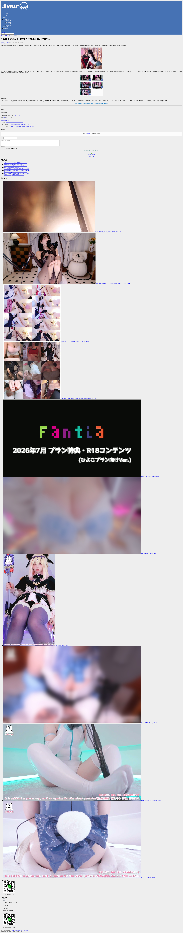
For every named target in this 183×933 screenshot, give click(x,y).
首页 (4, 17)
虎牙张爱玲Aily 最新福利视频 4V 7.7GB (14, 175)
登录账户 (89, 133)
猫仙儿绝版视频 (5, 120)
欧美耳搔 (8, 23)
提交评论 (3, 146)
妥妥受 (2, 43)
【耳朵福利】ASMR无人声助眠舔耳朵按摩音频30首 (21, 126)
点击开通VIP (18, 115)
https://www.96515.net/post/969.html (14, 122)
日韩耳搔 (8, 22)
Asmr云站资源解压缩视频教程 (11, 167)
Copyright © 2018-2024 (17, 930)
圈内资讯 (5, 28)
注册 (7, 15)
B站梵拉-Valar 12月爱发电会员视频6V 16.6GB (15, 163)
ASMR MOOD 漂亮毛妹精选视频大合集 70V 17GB (16, 173)
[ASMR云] (15, 11)
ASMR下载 (6, 19)
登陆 (7, 13)
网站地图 (25, 930)
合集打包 (8, 25)
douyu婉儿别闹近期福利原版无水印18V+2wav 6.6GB (17, 170)
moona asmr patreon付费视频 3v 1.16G (13, 164)
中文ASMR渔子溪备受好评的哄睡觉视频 (18, 124)
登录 (2, 32)
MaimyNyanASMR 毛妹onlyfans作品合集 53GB (15, 166)
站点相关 (5, 26)
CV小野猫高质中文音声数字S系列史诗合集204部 (16, 169)
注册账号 (91, 156)
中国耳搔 (8, 20)
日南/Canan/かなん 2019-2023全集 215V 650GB (15, 172)
